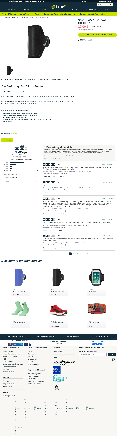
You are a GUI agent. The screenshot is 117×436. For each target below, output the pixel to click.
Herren (11, 9)
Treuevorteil (32, 379)
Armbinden (24, 17)
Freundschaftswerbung (36, 381)
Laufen (30, 351)
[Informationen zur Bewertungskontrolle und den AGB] (29, 155)
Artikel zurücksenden (10, 356)
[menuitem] (17, 14)
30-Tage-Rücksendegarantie (14, 1)
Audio (37, 14)
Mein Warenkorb (104, 1)
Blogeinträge (57, 351)
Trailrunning (32, 354)
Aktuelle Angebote (34, 374)
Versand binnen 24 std (15, 336)
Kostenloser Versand (33, 1)
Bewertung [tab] (7, 140)
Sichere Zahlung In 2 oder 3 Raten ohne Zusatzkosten (102, 337)
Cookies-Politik (8, 361)
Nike (31, 17)
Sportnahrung (91, 9)
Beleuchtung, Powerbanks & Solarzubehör (59, 14)
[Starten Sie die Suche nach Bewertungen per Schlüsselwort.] (36, 182)
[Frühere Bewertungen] (67, 253)
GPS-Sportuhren (34, 364)
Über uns (6, 381)
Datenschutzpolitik (9, 367)
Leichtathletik (32, 359)
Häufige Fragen (8, 351)
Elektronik (42, 9)
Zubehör (75, 9)
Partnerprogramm (34, 384)
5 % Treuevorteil (73, 336)
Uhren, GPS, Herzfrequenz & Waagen (16, 14)
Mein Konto (88, 1)
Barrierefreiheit (8, 372)
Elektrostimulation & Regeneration (92, 14)
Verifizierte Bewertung (109, 164)
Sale (106, 9)
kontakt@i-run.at (9, 396)
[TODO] (72, 155)
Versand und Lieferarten (11, 354)
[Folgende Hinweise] (90, 254)
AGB (4, 359)
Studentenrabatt (33, 376)
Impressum (7, 369)
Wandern (31, 356)
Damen (26, 9)
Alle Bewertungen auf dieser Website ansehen (20, 159)
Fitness (30, 361)
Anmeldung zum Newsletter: (88, 351)
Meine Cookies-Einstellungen (13, 364)
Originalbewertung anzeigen (50, 176)
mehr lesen (69, 206)
